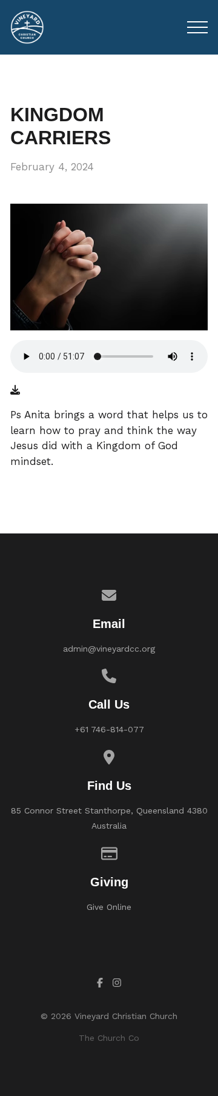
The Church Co (109, 1038)
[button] (197, 27)
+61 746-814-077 (109, 729)
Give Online (109, 907)
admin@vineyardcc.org (109, 648)
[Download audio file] (15, 390)
